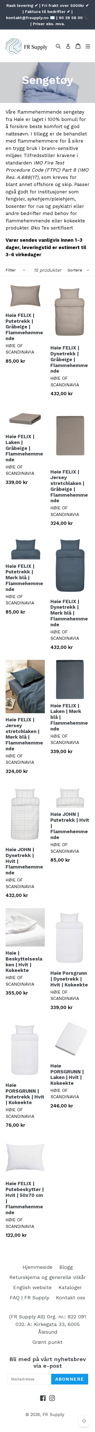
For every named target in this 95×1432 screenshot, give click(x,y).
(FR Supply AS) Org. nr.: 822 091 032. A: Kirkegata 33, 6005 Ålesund (47, 1324)
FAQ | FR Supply (29, 1297)
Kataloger (70, 1287)
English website (32, 1287)
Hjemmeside (37, 1267)
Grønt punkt (47, 1342)
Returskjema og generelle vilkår (47, 1277)
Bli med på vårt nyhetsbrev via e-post (47, 1362)
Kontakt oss (70, 1297)
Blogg (66, 1267)
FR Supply (53, 1414)
